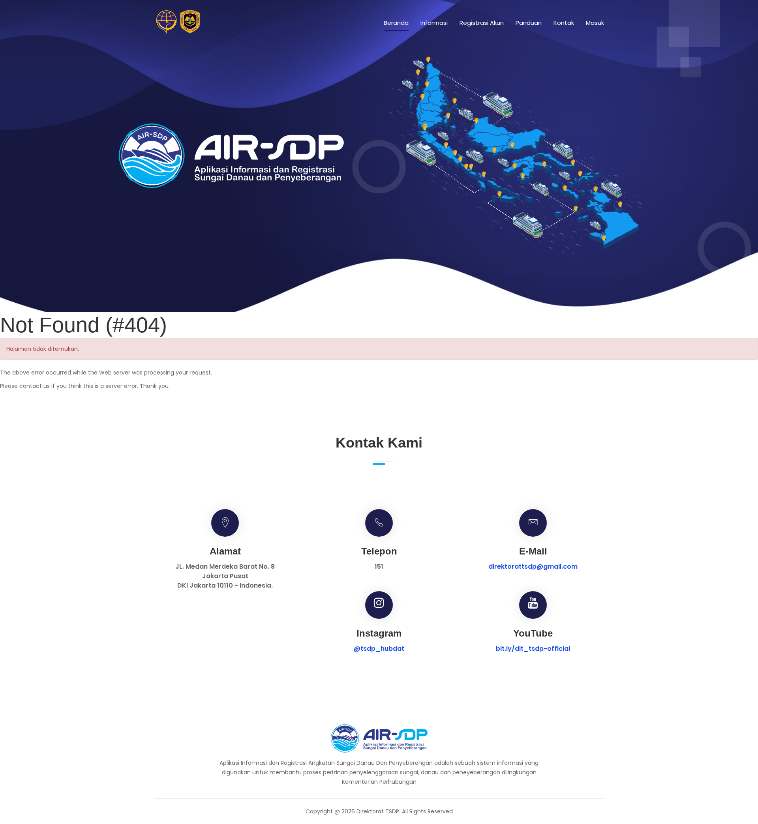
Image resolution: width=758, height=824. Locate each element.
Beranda (396, 23)
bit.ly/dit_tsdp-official (533, 648)
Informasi (434, 23)
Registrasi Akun (482, 23)
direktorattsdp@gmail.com (533, 566)
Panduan (529, 23)
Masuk (595, 23)
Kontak (563, 23)
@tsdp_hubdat (379, 648)
